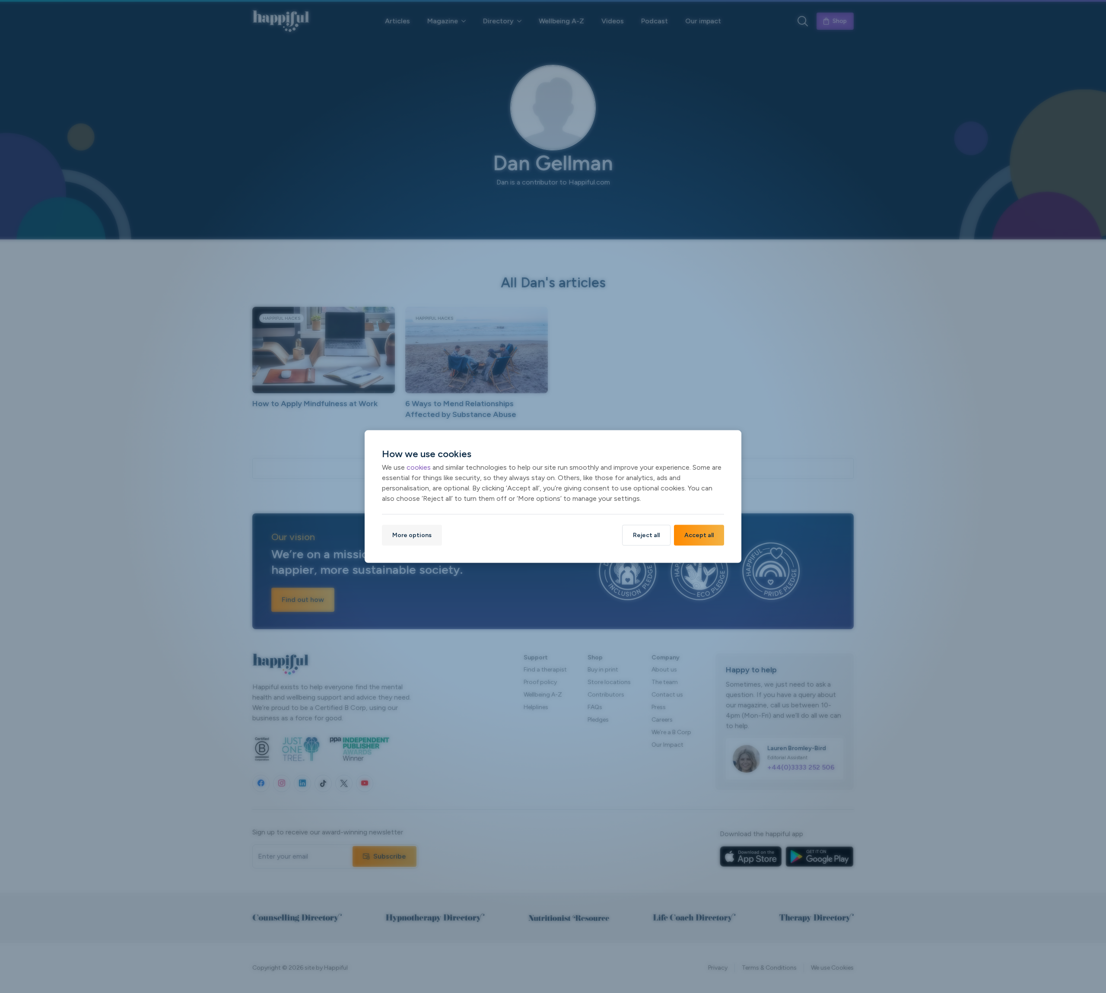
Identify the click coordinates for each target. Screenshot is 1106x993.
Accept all (699, 534)
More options (412, 534)
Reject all (646, 534)
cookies (419, 467)
